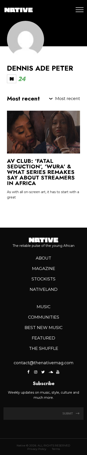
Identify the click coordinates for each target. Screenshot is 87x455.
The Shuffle (43, 348)
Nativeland (44, 289)
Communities (43, 317)
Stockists (43, 279)
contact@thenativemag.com (44, 362)
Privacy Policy (36, 449)
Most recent (67, 99)
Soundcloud (50, 372)
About (43, 258)
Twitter (43, 372)
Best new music (44, 327)
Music (44, 306)
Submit (68, 413)
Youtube (57, 372)
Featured (43, 338)
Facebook (28, 372)
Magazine (43, 268)
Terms (56, 449)
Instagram (35, 372)
